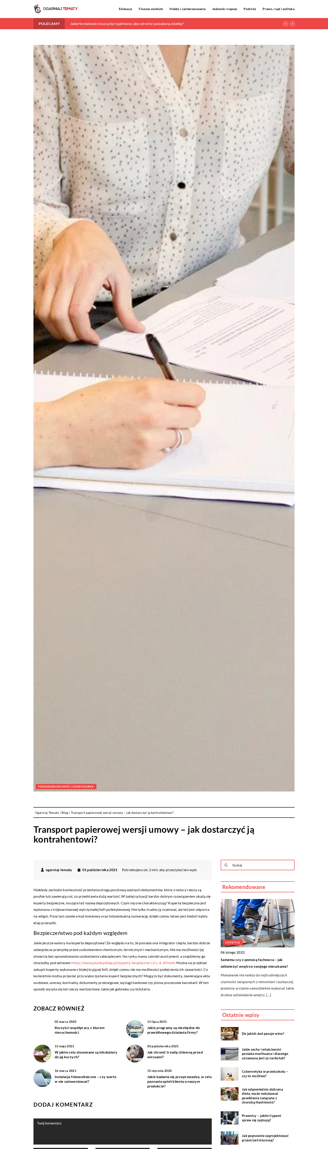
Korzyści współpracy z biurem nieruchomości (79, 1029)
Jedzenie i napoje (224, 9)
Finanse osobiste (151, 9)
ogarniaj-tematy (59, 870)
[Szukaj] (226, 865)
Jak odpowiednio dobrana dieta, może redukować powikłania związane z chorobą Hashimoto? (262, 1095)
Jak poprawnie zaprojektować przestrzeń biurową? (265, 1138)
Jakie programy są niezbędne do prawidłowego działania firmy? (173, 1029)
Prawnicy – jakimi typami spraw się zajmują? (261, 1118)
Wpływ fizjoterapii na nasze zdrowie (99, 23)
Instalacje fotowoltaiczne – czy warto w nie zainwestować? (85, 1079)
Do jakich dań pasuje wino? (263, 1033)
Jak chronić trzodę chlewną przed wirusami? (175, 1054)
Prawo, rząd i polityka (279, 9)
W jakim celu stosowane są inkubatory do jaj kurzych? (86, 1054)
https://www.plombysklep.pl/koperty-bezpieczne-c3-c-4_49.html (123, 963)
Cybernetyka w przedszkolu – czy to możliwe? (265, 1074)
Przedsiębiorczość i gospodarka (66, 786)
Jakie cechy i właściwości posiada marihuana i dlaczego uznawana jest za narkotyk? (265, 1053)
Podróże (250, 9)
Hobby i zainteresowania (188, 9)
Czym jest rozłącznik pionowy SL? (248, 959)
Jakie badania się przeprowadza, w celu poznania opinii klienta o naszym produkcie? (179, 1081)
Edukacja (125, 9)
